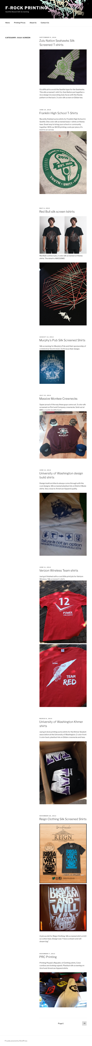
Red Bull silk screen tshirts (57, 211)
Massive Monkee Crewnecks (58, 398)
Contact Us (45, 23)
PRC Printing (48, 957)
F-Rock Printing (26, 7)
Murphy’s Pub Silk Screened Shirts (62, 340)
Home (7, 23)
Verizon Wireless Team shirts (58, 570)
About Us (33, 23)
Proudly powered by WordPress (16, 1041)
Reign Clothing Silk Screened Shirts (63, 819)
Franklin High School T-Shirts (58, 113)
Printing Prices (19, 23)
